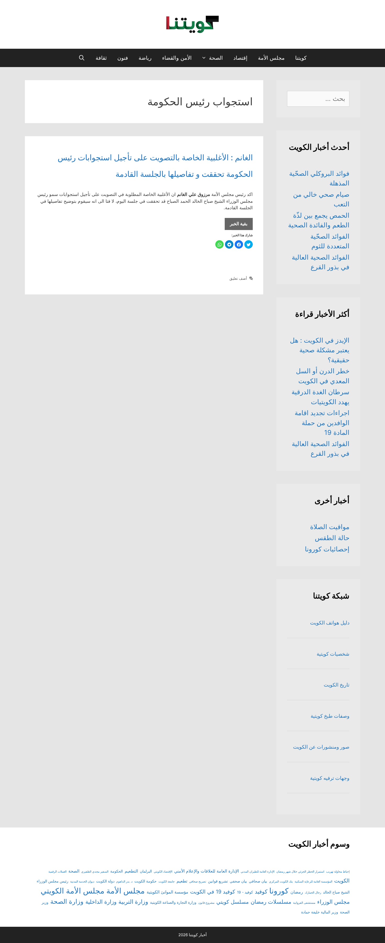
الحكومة (116, 871)
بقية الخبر (236, 225)
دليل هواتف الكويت (329, 623)
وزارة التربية (133, 901)
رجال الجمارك (313, 892)
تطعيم (182, 881)
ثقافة (101, 58)
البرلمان (146, 871)
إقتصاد (240, 58)
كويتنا (301, 58)
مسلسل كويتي (232, 902)
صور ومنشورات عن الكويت (321, 747)
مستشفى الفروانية (304, 902)
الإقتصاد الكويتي (163, 871)
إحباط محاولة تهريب (338, 871)
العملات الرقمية (57, 871)
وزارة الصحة (67, 901)
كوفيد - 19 (245, 892)
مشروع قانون (206, 902)
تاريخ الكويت (336, 685)
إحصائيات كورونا (327, 549)
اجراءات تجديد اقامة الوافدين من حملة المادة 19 (322, 422)
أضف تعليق (238, 278)
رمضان (296, 892)
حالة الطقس (332, 538)
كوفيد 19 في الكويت (212, 892)
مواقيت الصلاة (329, 527)
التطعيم (131, 871)
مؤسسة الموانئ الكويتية (167, 892)
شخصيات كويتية (333, 654)
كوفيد (261, 891)
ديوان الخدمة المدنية (82, 881)
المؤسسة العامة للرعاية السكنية (313, 881)
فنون (122, 58)
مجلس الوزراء (333, 901)
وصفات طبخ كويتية (330, 716)
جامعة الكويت (166, 881)
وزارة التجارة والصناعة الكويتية (173, 902)
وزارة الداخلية (101, 901)
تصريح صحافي (197, 881)
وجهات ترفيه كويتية (329, 778)
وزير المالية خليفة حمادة (319, 912)
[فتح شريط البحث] (81, 58)
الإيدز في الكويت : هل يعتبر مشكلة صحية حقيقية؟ (319, 350)
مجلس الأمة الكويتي (72, 890)
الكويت (342, 881)
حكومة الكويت (145, 881)
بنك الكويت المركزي (281, 881)
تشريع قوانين (218, 881)
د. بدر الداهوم (124, 881)
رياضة (145, 58)
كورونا (279, 890)
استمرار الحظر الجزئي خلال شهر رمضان (300, 871)
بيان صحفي (238, 881)
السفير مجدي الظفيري (94, 871)
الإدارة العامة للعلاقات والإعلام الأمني (206, 871)
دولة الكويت (105, 881)
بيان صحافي (258, 881)
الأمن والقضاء (177, 58)
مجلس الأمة (271, 58)
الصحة (216, 58)
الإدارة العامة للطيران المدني (257, 871)
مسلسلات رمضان (271, 901)
